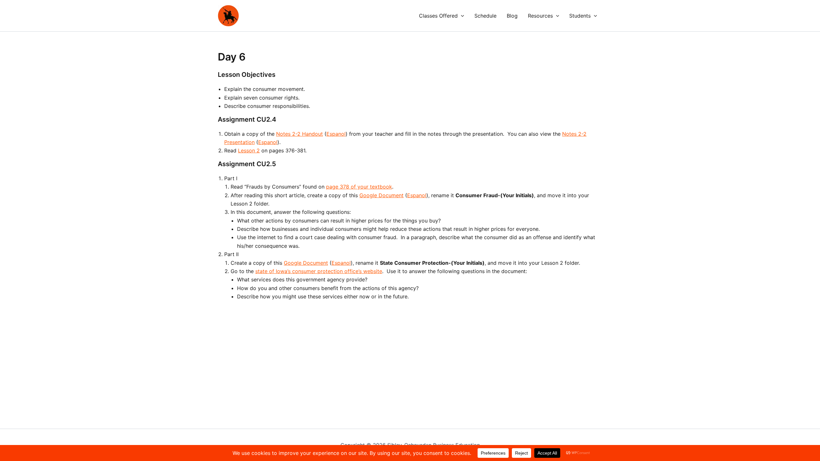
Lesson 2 (249, 150)
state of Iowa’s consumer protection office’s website (318, 271)
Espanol (336, 134)
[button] (461, 15)
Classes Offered (438, 15)
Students (580, 15)
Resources (540, 15)
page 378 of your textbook (359, 186)
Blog (512, 15)
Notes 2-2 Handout (299, 134)
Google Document (381, 195)
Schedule (485, 15)
